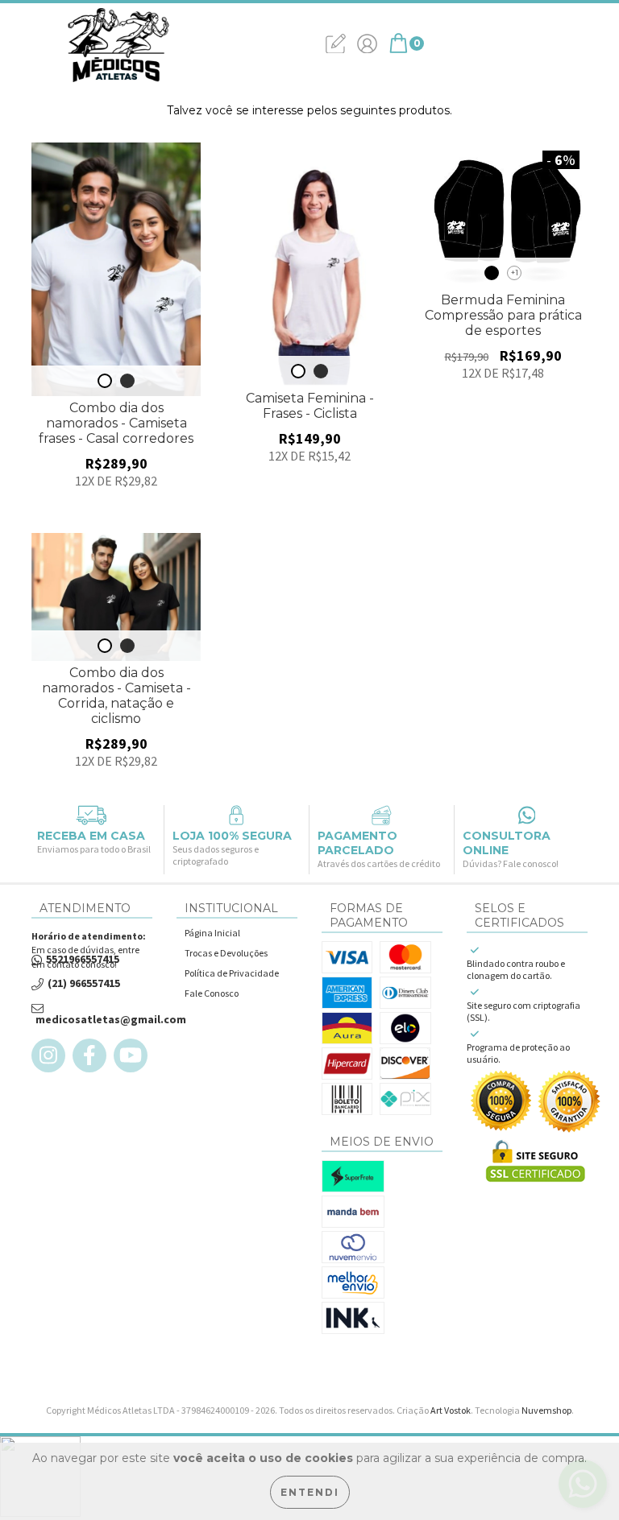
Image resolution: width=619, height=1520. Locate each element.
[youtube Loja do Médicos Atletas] (130, 1055)
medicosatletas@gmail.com (110, 1019)
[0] (398, 49)
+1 (514, 272)
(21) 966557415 (84, 983)
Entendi (309, 1492)
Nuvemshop (546, 1410)
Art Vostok (450, 1410)
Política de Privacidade (232, 973)
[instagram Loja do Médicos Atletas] (48, 1055)
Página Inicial (212, 933)
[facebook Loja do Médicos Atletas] (89, 1055)
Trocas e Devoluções (226, 953)
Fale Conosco (212, 993)
